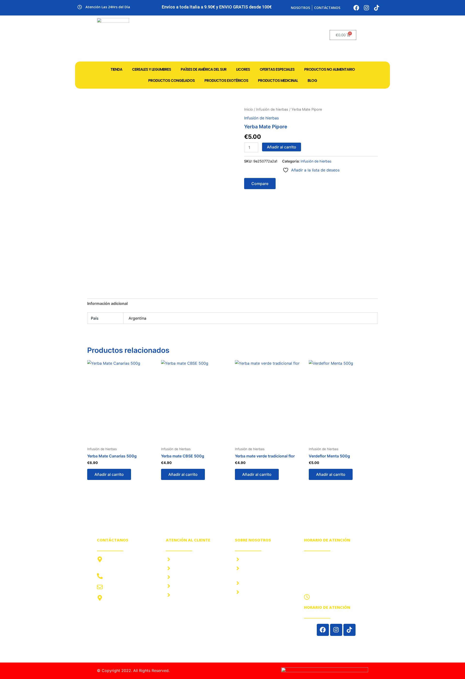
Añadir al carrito (281, 147)
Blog (312, 80)
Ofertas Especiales (277, 69)
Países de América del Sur (203, 69)
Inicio (248, 109)
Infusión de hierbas (272, 109)
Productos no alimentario (329, 69)
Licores (243, 69)
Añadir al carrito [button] (109, 474)
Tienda (116, 69)
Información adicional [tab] (107, 303)
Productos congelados (171, 80)
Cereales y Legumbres (151, 69)
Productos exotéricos (226, 80)
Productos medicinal (278, 80)
